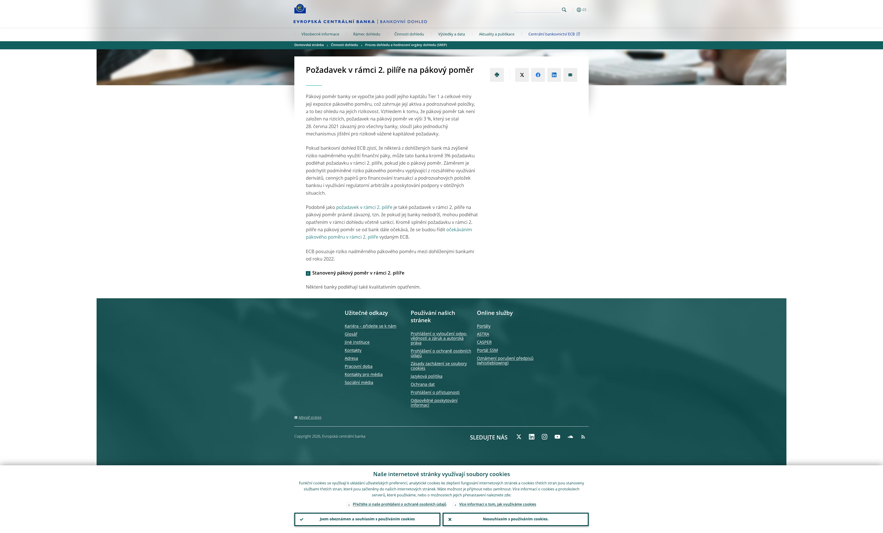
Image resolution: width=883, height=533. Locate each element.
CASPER (484, 342)
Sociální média (359, 383)
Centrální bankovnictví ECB (551, 34)
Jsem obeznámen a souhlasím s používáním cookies (367, 519)
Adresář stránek (310, 417)
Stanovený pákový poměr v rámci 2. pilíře (358, 273)
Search (564, 10)
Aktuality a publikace (496, 34)
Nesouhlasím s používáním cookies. (516, 519)
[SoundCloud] (570, 436)
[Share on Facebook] (538, 75)
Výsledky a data (451, 34)
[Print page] (497, 75)
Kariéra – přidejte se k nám (370, 326)
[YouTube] (557, 436)
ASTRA (483, 334)
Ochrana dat (423, 385)
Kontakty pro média (364, 375)
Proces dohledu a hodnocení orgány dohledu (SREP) (406, 45)
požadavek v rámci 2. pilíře (364, 207)
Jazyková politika (426, 377)
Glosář (351, 334)
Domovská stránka (309, 45)
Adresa (351, 359)
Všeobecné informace (320, 34)
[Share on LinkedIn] (554, 75)
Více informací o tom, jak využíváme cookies (497, 505)
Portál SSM (487, 350)
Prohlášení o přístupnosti (435, 393)
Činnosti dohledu (409, 34)
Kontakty (353, 350)
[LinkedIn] (531, 436)
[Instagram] (544, 436)
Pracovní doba (359, 367)
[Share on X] (522, 75)
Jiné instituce (357, 342)
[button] (572, 10)
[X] (518, 436)
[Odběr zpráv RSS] (583, 436)
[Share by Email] (570, 75)
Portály (483, 326)
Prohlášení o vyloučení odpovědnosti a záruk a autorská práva (439, 338)
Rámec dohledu (366, 34)
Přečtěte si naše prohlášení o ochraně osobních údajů (399, 505)
